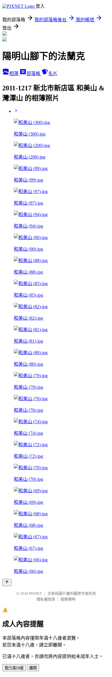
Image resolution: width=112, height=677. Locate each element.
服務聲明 (68, 599)
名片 (52, 73)
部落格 (33, 73)
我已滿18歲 (14, 668)
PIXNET (35, 593)
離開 (33, 668)
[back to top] (6, 582)
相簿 (14, 73)
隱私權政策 (45, 599)
